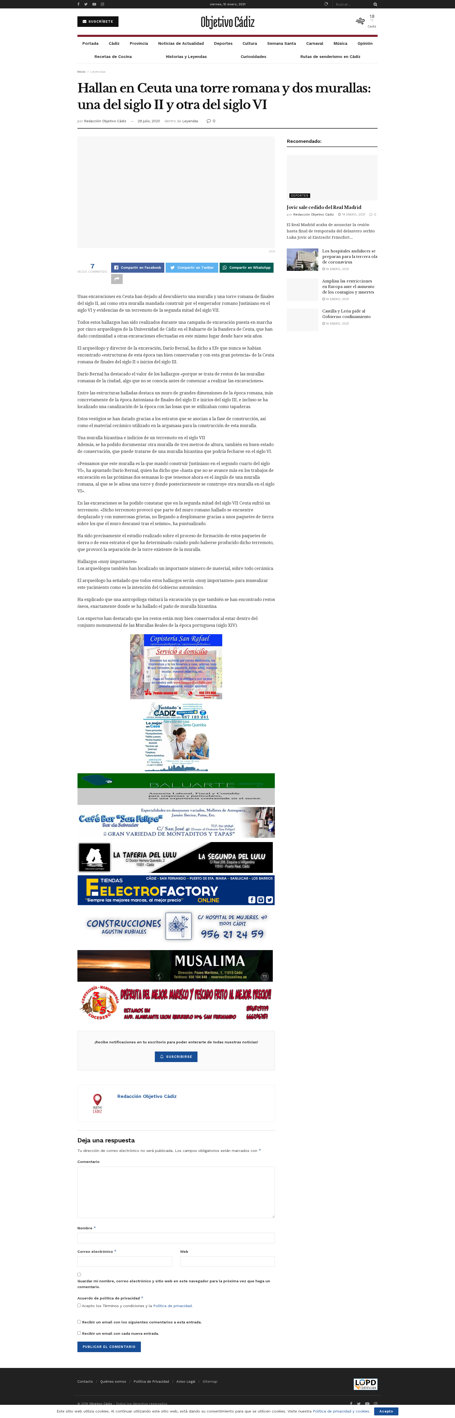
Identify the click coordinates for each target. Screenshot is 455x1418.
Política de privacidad (172, 1306)
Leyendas (98, 72)
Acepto (386, 1411)
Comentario (88, 1162)
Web (184, 1251)
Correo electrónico (97, 1251)
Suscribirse (179, 1057)
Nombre (86, 1227)
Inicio (81, 72)
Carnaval (314, 43)
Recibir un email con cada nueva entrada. (120, 1333)
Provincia (139, 43)
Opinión (365, 43)
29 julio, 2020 (149, 121)
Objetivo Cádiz (227, 22)
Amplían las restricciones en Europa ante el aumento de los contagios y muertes (348, 287)
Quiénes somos (113, 1381)
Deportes (223, 43)
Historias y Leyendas (186, 56)
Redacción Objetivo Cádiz (105, 121)
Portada (90, 43)
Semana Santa (281, 43)
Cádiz (114, 43)
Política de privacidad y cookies (341, 1411)
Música (340, 43)
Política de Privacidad (151, 1381)
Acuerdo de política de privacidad (110, 1297)
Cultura (250, 43)
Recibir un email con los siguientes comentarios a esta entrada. (142, 1322)
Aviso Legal (185, 1381)
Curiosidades (253, 56)
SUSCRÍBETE (100, 21)
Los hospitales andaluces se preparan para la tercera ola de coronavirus (349, 257)
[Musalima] (175, 965)
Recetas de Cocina (113, 56)
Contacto (85, 1381)
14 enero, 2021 (337, 269)
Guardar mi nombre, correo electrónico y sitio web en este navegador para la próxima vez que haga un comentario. (173, 1284)
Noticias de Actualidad (181, 43)
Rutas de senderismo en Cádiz (330, 56)
